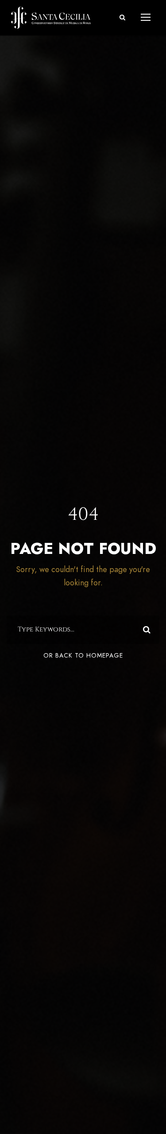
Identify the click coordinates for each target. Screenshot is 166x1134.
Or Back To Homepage (83, 655)
